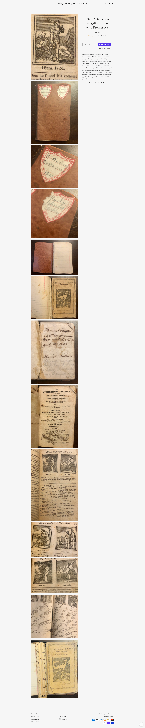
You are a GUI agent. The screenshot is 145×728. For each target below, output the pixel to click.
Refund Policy (35, 722)
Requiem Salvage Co (72, 3)
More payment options (104, 48)
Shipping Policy (35, 719)
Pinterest (64, 716)
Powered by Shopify (108, 716)
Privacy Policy (35, 716)
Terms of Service (35, 714)
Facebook (64, 714)
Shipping (90, 36)
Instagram (64, 719)
